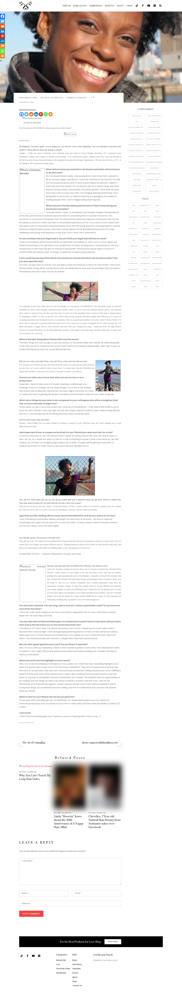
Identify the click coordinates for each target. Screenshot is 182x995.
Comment (27, 860)
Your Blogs (137, 179)
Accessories (136, 174)
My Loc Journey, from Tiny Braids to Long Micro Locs (137, 127)
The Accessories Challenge (137, 162)
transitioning (145, 281)
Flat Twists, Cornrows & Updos (155, 139)
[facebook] (142, 5)
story (145, 275)
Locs (136, 121)
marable (82, 98)
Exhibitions (137, 191)
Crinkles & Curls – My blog (155, 179)
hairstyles (133, 246)
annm (157, 205)
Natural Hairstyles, (157, 263)
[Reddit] (31, 114)
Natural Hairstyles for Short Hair (137, 150)
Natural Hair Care (154, 133)
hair (133, 240)
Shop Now (113, 942)
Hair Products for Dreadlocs (157, 240)
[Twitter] (26, 114)
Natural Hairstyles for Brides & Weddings (155, 150)
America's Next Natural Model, (146, 205)
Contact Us (77, 985)
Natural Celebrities (51, 98)
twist (157, 281)
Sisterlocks (154, 121)
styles (134, 281)
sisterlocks (157, 269)
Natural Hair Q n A (136, 139)
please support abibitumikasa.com (100, 742)
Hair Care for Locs (154, 116)
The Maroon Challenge (154, 162)
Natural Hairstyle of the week (137, 145)
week (157, 286)
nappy (157, 252)
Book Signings (154, 191)
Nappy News (137, 185)
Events (109, 6)
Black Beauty (133, 217)
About (120, 6)
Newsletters (61, 973)
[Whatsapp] (46, 114)
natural (133, 257)
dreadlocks (157, 223)
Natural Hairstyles (136, 133)
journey (145, 246)
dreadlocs (145, 228)
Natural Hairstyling (134, 269)
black (157, 211)
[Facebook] (21, 114)
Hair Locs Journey (146, 240)
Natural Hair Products (134, 263)
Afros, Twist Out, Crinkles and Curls (155, 145)
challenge (157, 217)
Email (78, 893)
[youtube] (148, 5)
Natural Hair (145, 257)
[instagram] (154, 5)
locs (157, 246)
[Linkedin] (36, 114)
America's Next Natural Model (137, 156)
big (145, 211)
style (157, 275)
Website (26, 903)
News (67, 6)
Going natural (157, 234)
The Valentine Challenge (137, 168)
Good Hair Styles (154, 127)
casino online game (146, 217)
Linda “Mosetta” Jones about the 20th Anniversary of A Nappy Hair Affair (68, 822)
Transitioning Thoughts (155, 174)
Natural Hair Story (146, 263)
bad (133, 211)
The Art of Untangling (33, 742)
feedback (157, 228)
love (133, 252)
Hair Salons (80, 6)
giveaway (145, 234)
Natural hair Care (157, 257)
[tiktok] (136, 5)
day (133, 223)
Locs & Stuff (136, 116)
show (145, 269)
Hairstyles (96, 6)
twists (133, 286)
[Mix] (2, 46)
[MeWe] (2, 41)
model (145, 252)
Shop (129, 6)
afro (133, 205)
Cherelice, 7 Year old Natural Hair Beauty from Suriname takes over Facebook (105, 822)
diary (145, 223)
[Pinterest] (41, 114)
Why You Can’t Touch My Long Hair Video (35, 777)
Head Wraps (154, 168)
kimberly (71, 98)
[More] (50, 114)
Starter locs (133, 275)
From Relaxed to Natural (134, 234)
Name (25, 893)
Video (145, 286)
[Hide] (1, 61)
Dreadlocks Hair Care (134, 228)
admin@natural (28, 98)
